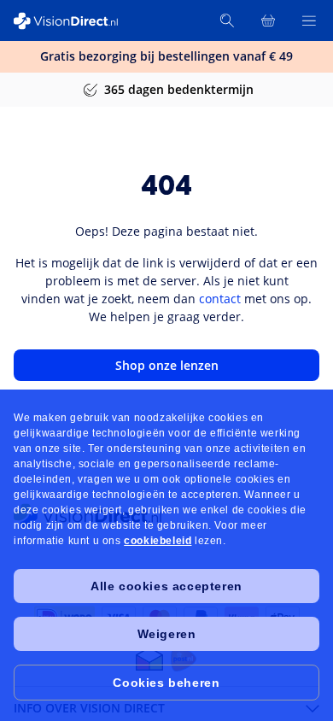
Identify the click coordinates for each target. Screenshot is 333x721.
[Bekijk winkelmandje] (268, 20)
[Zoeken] (227, 20)
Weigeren (166, 634)
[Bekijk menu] (309, 20)
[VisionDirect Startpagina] (75, 21)
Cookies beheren (166, 682)
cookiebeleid (157, 541)
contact (220, 298)
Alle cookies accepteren (166, 586)
